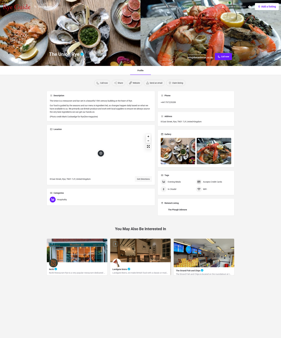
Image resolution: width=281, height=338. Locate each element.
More (211, 6)
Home (173, 6)
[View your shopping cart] (249, 6)
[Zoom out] (148, 141)
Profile (140, 70)
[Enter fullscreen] (148, 146)
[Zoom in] (148, 136)
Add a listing (268, 6)
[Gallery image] (178, 151)
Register (241, 6)
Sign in (229, 6)
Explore (185, 6)
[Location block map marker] (101, 153)
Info (199, 6)
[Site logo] (17, 6)
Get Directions (143, 179)
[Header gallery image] (70, 33)
